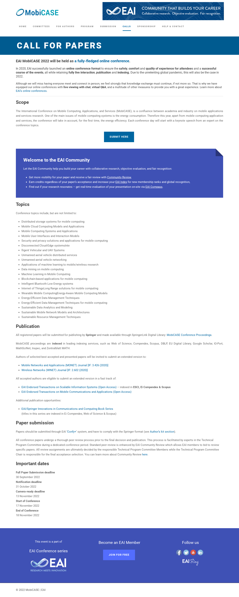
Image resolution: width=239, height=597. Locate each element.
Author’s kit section (162, 431)
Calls (127, 26)
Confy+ (71, 431)
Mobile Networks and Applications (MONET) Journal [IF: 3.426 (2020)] (64, 365)
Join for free (119, 554)
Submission (108, 26)
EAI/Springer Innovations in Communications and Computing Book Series (67, 409)
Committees (41, 26)
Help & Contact (173, 26)
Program (87, 26)
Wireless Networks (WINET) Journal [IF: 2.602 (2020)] (54, 370)
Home (23, 26)
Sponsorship (146, 26)
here (145, 454)
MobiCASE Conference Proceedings (189, 335)
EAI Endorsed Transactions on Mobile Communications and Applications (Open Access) (76, 392)
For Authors (65, 26)
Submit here (119, 136)
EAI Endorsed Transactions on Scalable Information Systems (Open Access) (69, 387)
